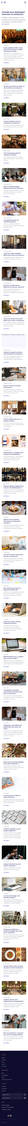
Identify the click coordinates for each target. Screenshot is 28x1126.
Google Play (6, 1098)
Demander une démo (6, 1079)
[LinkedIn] (25, 1098)
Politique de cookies (6, 1109)
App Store (6, 1094)
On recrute (4, 1088)
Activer (3, 1064)
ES (5, 1122)
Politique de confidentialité (8, 1107)
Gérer (3, 1062)
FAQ (3, 1077)
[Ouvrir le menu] (25, 2)
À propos (4, 1086)
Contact (3, 1090)
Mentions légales (5, 1105)
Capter (3, 1057)
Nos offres (4, 1066)
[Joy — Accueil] (3, 2)
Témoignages (5, 1075)
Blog (3, 1073)
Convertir (4, 1059)
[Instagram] (25, 1094)
